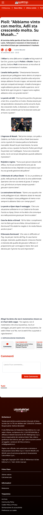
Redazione (5, 488)
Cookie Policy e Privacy (9, 505)
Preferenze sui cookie (9, 510)
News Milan (18, 8)
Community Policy (8, 502)
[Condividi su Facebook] (6, 49)
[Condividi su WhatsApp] (2, 49)
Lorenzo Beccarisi (19, 50)
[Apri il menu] (3, 2)
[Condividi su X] (9, 49)
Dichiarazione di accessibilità (12, 507)
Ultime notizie (31, 8)
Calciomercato (7, 477)
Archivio (4, 499)
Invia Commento (31, 376)
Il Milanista (6, 8)
